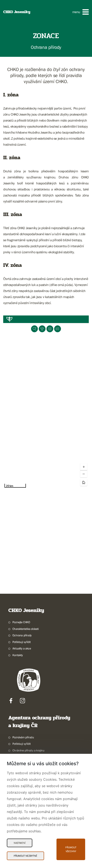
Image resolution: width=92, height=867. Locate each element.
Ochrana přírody (22, 635)
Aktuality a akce (21, 648)
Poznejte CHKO (21, 622)
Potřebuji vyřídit (21, 642)
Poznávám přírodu (23, 737)
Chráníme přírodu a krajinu (28, 750)
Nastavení (19, 842)
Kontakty (17, 655)
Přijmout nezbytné (25, 855)
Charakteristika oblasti (25, 629)
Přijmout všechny (70, 849)
